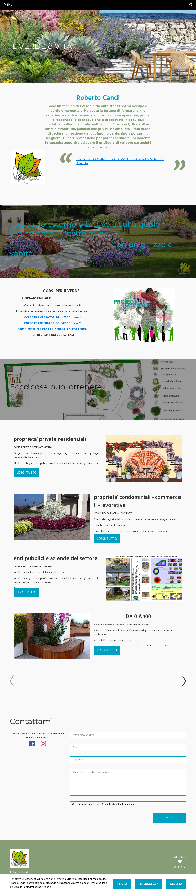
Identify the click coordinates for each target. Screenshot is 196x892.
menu (8, 4)
